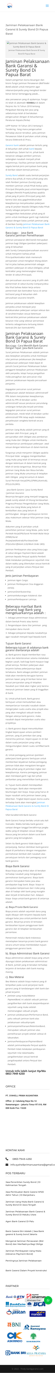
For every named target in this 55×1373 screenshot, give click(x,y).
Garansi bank (12, 145)
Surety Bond (12, 175)
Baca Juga (11, 345)
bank (31, 148)
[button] (48, 1300)
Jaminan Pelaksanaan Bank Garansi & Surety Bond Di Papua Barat (27, 67)
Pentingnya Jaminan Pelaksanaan (24, 1260)
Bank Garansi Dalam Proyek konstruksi (26, 1270)
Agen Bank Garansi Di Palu (20, 1221)
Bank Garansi (23, 643)
